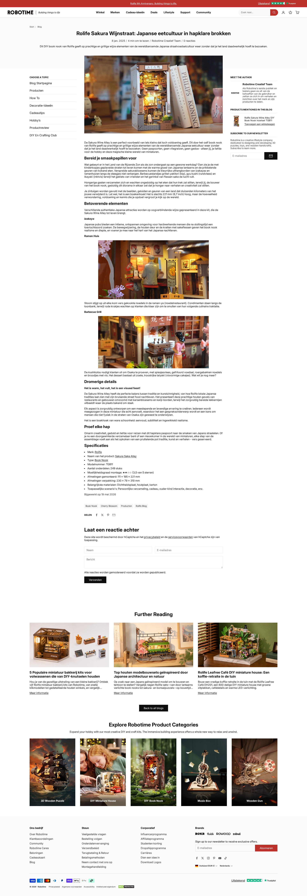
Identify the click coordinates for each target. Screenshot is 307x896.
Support (185, 12)
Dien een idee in (150, 857)
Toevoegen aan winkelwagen (259, 124)
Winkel (100, 12)
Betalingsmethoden (93, 857)
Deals (154, 12)
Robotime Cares (39, 848)
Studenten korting (151, 843)
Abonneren (266, 848)
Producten (36, 90)
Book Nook (101, 460)
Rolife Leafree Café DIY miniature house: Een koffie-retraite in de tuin (233, 674)
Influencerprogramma (154, 834)
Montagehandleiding (94, 866)
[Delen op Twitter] (102, 515)
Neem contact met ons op (97, 862)
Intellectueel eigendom (106, 887)
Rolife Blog (141, 506)
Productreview (39, 127)
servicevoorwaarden (180, 537)
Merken (115, 12)
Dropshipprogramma (153, 848)
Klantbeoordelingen (41, 838)
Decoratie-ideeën (41, 105)
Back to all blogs (153, 708)
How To (35, 98)
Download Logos (151, 862)
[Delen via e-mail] (113, 515)
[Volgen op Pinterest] (214, 858)
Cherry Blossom (109, 506)
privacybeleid (152, 537)
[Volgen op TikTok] (225, 858)
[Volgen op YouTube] (219, 858)
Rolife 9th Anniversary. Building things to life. (153, 3)
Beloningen (36, 852)
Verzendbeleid (90, 848)
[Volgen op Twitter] (202, 858)
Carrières (146, 852)
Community (203, 12)
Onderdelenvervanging (95, 843)
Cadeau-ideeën (135, 12)
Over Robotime (38, 834)
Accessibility (89, 887)
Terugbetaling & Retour (95, 852)
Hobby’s (35, 120)
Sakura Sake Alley (126, 456)
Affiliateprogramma (152, 838)
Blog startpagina (41, 83)
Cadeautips (37, 113)
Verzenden (95, 579)
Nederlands (225, 866)
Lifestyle (169, 12)
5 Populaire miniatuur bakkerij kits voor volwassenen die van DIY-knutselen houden (65, 674)
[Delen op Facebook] (96, 515)
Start (32, 27)
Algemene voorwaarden (72, 887)
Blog (40, 27)
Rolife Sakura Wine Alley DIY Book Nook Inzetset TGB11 (259, 119)
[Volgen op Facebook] (196, 858)
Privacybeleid (54, 887)
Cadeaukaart (37, 857)
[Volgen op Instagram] (208, 858)
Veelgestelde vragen (94, 834)
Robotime (42, 887)
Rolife (98, 452)
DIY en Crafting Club (43, 135)
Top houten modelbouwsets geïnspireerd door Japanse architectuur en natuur (151, 674)
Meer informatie (39, 693)
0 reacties (189, 40)
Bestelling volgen (92, 838)
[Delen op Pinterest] (108, 515)
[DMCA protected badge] (126, 886)
